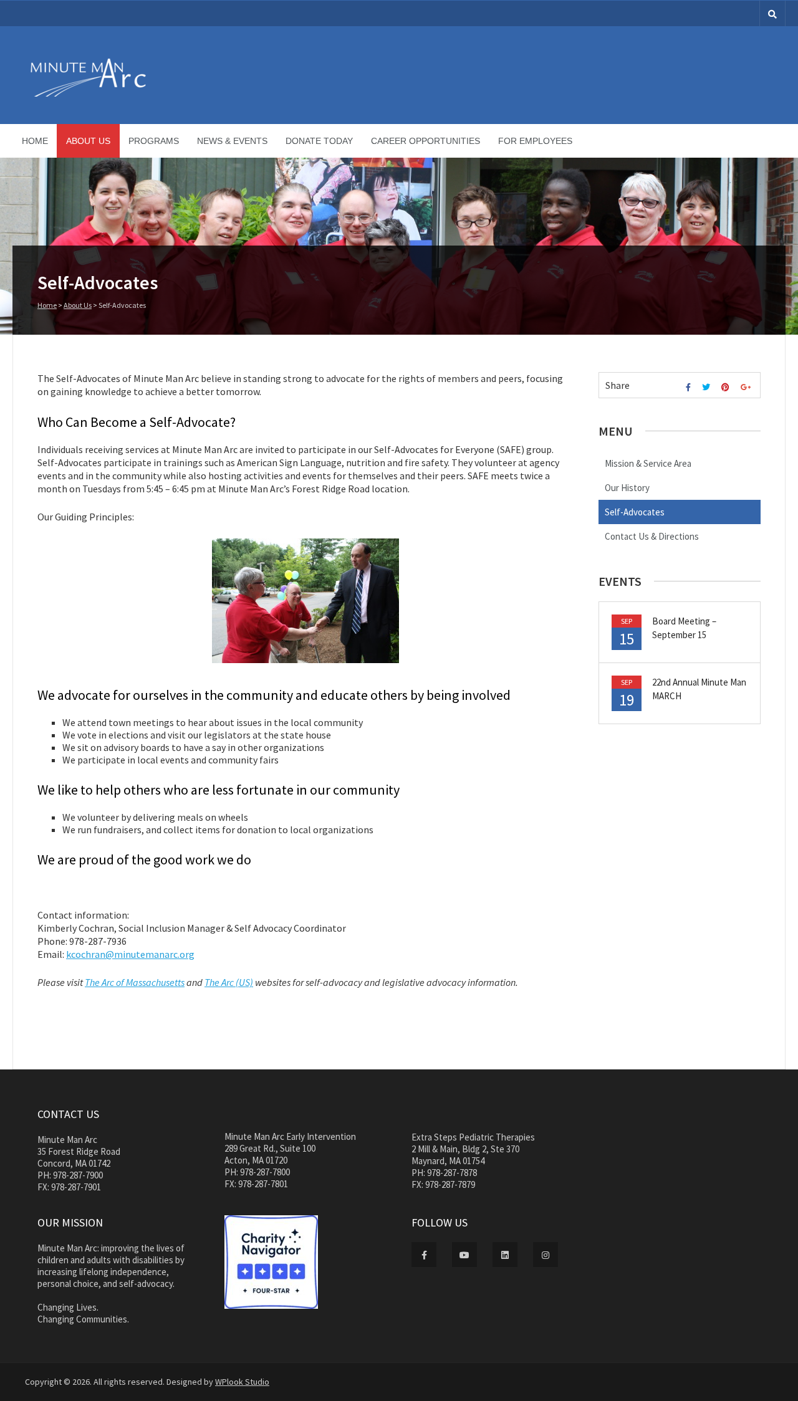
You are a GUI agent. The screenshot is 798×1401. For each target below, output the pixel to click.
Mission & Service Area (648, 463)
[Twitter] (707, 387)
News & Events (232, 141)
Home (35, 141)
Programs (153, 141)
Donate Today (319, 141)
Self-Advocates (635, 512)
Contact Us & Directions (652, 536)
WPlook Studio (242, 1381)
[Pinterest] (727, 387)
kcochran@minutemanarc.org (130, 954)
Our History (627, 488)
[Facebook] (690, 387)
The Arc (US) (228, 982)
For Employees (535, 141)
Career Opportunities (425, 141)
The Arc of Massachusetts (135, 982)
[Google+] (747, 387)
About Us (88, 141)
